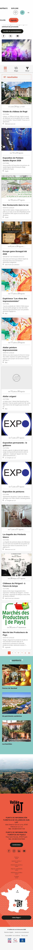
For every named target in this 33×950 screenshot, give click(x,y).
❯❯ (29, 653)
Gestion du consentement (22, 932)
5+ (18, 653)
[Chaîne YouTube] (24, 851)
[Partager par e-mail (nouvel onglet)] (17, 36)
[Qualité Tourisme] (15, 940)
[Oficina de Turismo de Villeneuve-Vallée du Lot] (16, 807)
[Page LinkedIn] (19, 851)
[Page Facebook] (9, 851)
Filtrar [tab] (27, 71)
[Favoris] (15, 12)
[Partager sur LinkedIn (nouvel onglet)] (10, 36)
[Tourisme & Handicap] (22, 940)
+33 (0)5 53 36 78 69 (18, 839)
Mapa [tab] (16, 71)
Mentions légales (8, 932)
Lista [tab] (5, 71)
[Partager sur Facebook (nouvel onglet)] (3, 36)
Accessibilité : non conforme (12, 935)
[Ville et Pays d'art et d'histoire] (9, 940)
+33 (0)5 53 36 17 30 (18, 829)
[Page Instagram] (14, 851)
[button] (22, 12)
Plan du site (24, 935)
